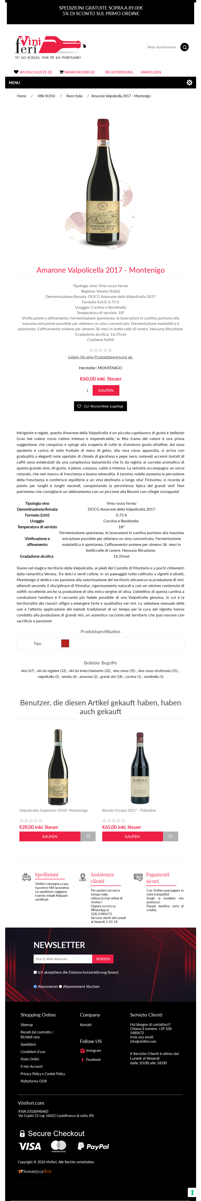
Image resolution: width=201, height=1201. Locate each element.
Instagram (93, 1050)
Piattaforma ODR (34, 1081)
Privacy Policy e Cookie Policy (43, 1074)
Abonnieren (48, 986)
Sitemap (27, 1025)
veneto (67, 676)
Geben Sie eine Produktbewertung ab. (100, 357)
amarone (86, 676)
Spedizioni (28, 1044)
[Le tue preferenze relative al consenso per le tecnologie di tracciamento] (192, 1192)
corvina (130, 676)
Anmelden (151, 72)
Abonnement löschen (81, 986)
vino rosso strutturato (154, 671)
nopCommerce (41, 1182)
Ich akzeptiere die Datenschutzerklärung (72, 972)
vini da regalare (48, 671)
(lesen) (113, 972)
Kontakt (86, 1025)
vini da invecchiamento (86, 671)
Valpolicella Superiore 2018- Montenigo (53, 810)
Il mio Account (32, 1066)
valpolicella (46, 676)
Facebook (93, 1059)
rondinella (151, 676)
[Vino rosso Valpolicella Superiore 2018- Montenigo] (57, 767)
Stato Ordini (30, 1059)
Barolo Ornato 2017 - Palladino (129, 810)
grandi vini (108, 676)
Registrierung (119, 72)
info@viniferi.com (143, 1041)
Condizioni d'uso (33, 1052)
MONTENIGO (110, 367)
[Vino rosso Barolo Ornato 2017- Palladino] (140, 767)
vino (24, 671)
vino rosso (120, 671)
